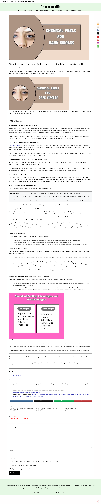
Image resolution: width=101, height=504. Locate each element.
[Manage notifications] (98, 501)
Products (60, 10)
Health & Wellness (27, 10)
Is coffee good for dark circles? (70, 408)
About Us (5, 1)
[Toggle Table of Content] (24, 121)
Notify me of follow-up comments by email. (23, 465)
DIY (53, 10)
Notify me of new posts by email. (20, 469)
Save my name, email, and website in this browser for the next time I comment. (34, 461)
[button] (83, 10)
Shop (67, 10)
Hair (37, 10)
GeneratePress (62, 493)
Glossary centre (44, 10)
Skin (18, 10)
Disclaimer (31, 1)
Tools (79, 10)
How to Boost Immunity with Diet (20, 418)
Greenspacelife (50, 6)
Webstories (73, 10)
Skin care (13, 416)
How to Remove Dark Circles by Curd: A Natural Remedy (47, 408)
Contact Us (13, 1)
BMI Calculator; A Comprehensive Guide (22, 420)
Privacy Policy (22, 1)
